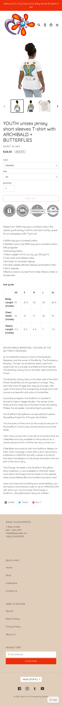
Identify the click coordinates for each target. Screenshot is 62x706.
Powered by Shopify (39, 696)
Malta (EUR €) (30, 679)
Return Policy (13, 618)
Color (5, 159)
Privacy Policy (13, 626)
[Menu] (57, 24)
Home (9, 567)
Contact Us (11, 590)
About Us (10, 634)
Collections (11, 583)
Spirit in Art (25, 696)
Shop (8, 575)
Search (9, 610)
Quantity (7, 183)
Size (5, 171)
